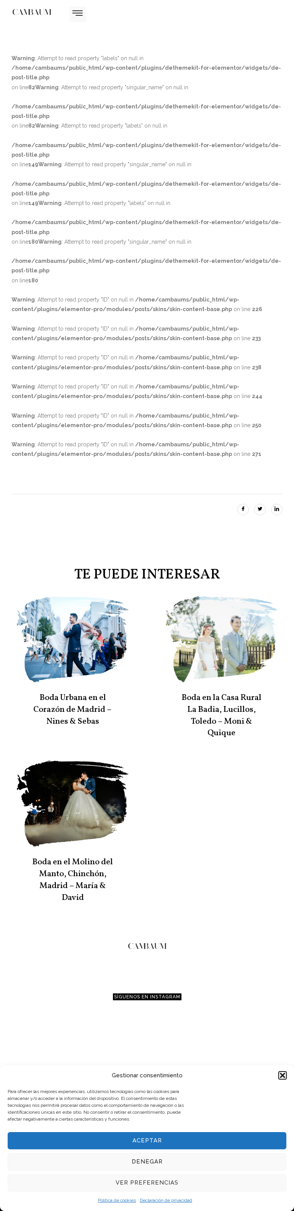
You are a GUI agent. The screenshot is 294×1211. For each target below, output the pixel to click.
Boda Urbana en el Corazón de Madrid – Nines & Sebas (72, 710)
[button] (282, 1075)
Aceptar (147, 1140)
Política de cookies (117, 1200)
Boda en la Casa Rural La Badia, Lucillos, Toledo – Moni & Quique (221, 715)
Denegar (147, 1161)
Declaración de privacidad (166, 1200)
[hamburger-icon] (78, 14)
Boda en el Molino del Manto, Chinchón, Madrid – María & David (72, 879)
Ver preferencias (147, 1182)
